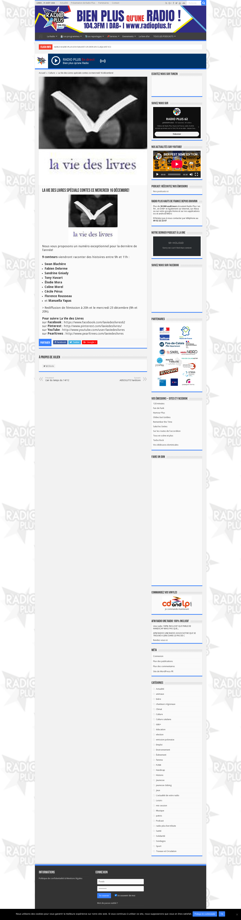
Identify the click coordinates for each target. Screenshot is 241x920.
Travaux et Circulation (166, 851)
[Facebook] (173, 3)
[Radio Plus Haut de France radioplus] (120, 19)
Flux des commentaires (164, 666)
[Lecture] (157, 174)
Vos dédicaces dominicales (165, 445)
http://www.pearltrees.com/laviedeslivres (94, 333)
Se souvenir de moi (126, 895)
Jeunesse (160, 780)
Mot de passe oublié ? (107, 903)
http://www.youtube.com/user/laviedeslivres (93, 329)
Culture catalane (163, 719)
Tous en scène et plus (163, 435)
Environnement (163, 750)
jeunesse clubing (164, 785)
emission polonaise (165, 739)
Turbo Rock (158, 440)
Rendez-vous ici (160, 640)
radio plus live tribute (166, 826)
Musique (160, 810)
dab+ (158, 724)
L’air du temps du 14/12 (57, 379)
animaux (160, 694)
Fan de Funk (158, 408)
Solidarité (160, 836)
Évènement (161, 755)
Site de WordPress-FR (163, 671)
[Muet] (191, 174)
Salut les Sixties (160, 426)
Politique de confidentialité (205, 914)
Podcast (160, 821)
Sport (158, 846)
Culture (51, 73)
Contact (115, 3)
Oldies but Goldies (162, 417)
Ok (222, 914)
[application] (177, 164)
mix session (161, 805)
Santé (158, 831)
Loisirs (159, 800)
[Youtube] (180, 3)
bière (158, 699)
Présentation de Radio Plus (83, 3)
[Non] (237, 914)
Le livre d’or (144, 36)
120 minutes (158, 403)
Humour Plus (159, 412)
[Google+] (170, 3)
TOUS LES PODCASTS (163, 36)
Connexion (158, 656)
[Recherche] (203, 2)
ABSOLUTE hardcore (130, 379)
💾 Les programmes (70, 36)
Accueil (41, 36)
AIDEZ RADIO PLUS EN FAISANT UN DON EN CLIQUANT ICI (82, 47)
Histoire (159, 775)
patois (159, 815)
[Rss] (166, 3)
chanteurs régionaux (165, 704)
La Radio (51, 36)
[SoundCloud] (183, 3)
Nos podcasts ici (161, 191)
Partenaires (103, 3)
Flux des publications (163, 661)
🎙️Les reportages (93, 36)
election (159, 734)
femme (159, 760)
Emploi (159, 744)
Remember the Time (162, 422)
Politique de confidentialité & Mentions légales (60, 878)
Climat (159, 709)
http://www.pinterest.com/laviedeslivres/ (93, 326)
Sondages (161, 841)
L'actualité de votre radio (167, 795)
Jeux (158, 790)
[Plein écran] (196, 174)
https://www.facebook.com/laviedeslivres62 (94, 322)
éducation (160, 729)
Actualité (64, 3)
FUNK (158, 765)
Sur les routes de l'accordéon (167, 431)
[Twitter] (176, 3)
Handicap (160, 770)
